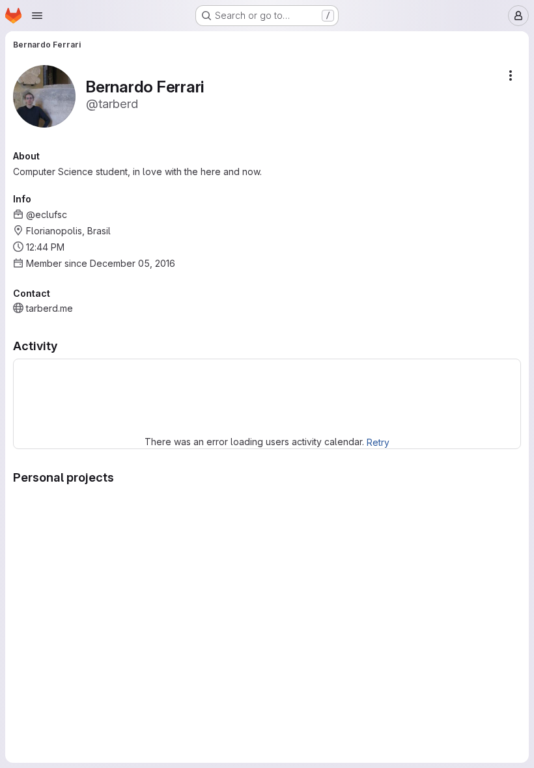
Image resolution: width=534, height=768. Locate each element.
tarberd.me (49, 308)
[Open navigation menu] (37, 15)
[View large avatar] (44, 95)
